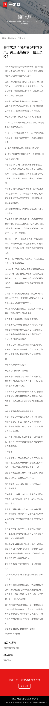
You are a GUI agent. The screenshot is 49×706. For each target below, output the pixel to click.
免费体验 (24, 686)
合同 (17, 648)
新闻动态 (12, 38)
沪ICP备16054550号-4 (38, 703)
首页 (4, 38)
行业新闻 (21, 38)
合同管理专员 (9, 648)
